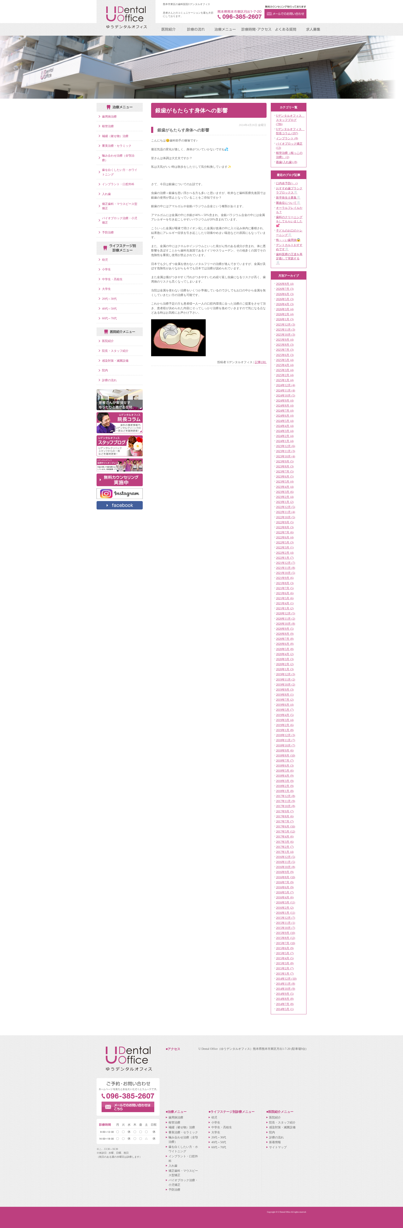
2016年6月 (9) (285, 887)
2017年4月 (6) (285, 836)
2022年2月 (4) (285, 552)
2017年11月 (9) (285, 801)
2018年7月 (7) (285, 760)
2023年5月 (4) (285, 481)
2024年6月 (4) (285, 415)
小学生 (106, 269)
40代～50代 (109, 308)
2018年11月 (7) (285, 740)
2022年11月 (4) (285, 512)
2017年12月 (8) (285, 796)
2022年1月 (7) (285, 557)
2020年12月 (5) (285, 613)
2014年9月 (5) (285, 993)
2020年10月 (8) (285, 623)
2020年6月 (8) (285, 643)
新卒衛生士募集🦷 (288, 197)
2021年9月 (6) (285, 578)
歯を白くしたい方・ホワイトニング (119, 172)
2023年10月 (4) (285, 456)
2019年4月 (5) (285, 715)
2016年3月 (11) (285, 902)
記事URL (261, 362)
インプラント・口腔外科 (118, 184)
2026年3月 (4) (285, 309)
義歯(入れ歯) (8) (286, 162)
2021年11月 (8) (285, 567)
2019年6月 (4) (285, 704)
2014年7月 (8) (285, 1004)
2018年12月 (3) (285, 735)
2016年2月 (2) (285, 907)
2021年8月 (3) (285, 583)
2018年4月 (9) (285, 775)
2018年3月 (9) (285, 781)
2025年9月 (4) (285, 339)
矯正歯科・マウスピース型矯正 (119, 206)
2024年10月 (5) (285, 395)
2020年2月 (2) (285, 664)
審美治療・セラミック (116, 145)
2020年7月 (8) (285, 638)
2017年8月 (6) (285, 816)
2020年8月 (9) (285, 633)
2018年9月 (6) (285, 750)
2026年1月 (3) (285, 319)
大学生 (106, 289)
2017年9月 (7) (285, 811)
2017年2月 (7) (285, 846)
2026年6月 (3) (285, 294)
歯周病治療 (109, 116)
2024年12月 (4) (285, 385)
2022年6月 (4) (285, 537)
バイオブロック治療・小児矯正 (119, 220)
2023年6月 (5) (285, 476)
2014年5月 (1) (285, 1009)
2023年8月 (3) (285, 466)
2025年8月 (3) (285, 344)
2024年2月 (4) (285, 436)
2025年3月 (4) (285, 370)
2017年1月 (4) (285, 852)
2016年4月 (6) (285, 897)
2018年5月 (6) (285, 770)
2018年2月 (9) (285, 786)
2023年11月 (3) (285, 451)
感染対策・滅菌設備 (115, 360)
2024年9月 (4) (285, 400)
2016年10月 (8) (285, 867)
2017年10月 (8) (285, 806)
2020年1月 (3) (285, 669)
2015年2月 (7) (285, 968)
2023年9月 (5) (285, 461)
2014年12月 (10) (286, 978)
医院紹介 (108, 341)
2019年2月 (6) (285, 725)
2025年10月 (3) (285, 334)
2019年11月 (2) (285, 679)
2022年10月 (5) (285, 517)
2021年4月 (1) (285, 603)
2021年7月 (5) (285, 588)
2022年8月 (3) (285, 527)
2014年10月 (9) (285, 988)
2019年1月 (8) (285, 730)
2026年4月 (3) (285, 304)
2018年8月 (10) (285, 755)
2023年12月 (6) (285, 446)
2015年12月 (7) (285, 917)
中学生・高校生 (112, 279)
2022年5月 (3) (285, 542)
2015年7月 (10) (285, 943)
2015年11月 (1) (285, 922)
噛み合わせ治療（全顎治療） (118, 158)
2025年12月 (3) (285, 324)
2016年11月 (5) (285, 862)
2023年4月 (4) (285, 486)
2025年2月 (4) (285, 375)
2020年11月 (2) (285, 618)
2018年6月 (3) (285, 765)
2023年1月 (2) (285, 502)
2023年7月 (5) (285, 471)
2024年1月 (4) (285, 441)
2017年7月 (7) (285, 821)
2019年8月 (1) (285, 694)
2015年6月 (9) (285, 948)
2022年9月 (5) (285, 522)
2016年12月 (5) (285, 857)
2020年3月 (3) (285, 659)
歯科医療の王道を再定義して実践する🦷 (289, 258)
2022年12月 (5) (285, 507)
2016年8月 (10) (285, 877)
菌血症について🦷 (288, 202)
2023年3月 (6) (285, 492)
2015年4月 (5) (285, 958)
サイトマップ (278, 1147)
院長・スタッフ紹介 (115, 350)
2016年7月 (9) (285, 882)
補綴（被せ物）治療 (115, 136)
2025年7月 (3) (285, 349)
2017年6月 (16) (285, 826)
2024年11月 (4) (285, 390)
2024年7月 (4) (285, 410)
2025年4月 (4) (285, 365)
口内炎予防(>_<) (287, 183)
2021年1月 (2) (285, 608)
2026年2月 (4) (285, 314)
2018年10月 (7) (285, 745)
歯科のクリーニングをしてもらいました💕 (289, 221)
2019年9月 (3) (285, 689)
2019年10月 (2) (285, 684)
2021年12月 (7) (285, 562)
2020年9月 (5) (285, 628)
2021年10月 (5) (285, 573)
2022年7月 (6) (285, 532)
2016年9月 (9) (285, 872)
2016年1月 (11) (285, 912)
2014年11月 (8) (285, 983)
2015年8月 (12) (285, 938)
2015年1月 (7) (285, 973)
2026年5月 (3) (285, 299)
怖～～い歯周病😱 (288, 240)
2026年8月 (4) (285, 283)
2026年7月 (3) (285, 289)
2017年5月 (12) (285, 831)
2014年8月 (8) (285, 998)
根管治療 (108, 126)
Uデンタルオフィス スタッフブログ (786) (290, 120)
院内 (105, 370)
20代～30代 (109, 298)
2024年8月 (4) (285, 405)
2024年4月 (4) (285, 426)
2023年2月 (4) (285, 497)
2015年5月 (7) (285, 953)
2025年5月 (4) (285, 360)
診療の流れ (109, 380)
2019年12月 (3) (285, 674)
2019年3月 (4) (285, 720)
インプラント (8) (287, 138)
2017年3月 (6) (285, 841)
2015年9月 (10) (285, 933)
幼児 (105, 259)
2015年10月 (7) (285, 928)
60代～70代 (109, 318)
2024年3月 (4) (285, 431)
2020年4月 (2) (285, 654)
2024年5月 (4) (285, 421)
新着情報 (275, 1142)
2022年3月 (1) (285, 547)
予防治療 (108, 232)
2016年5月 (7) (285, 892)
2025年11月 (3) (285, 329)
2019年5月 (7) (285, 709)
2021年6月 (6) (285, 593)
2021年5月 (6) (285, 598)
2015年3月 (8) (285, 963)
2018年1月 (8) (285, 791)
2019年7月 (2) (285, 699)
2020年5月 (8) (285, 649)
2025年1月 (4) (285, 380)
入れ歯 (106, 194)
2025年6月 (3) (285, 355)
